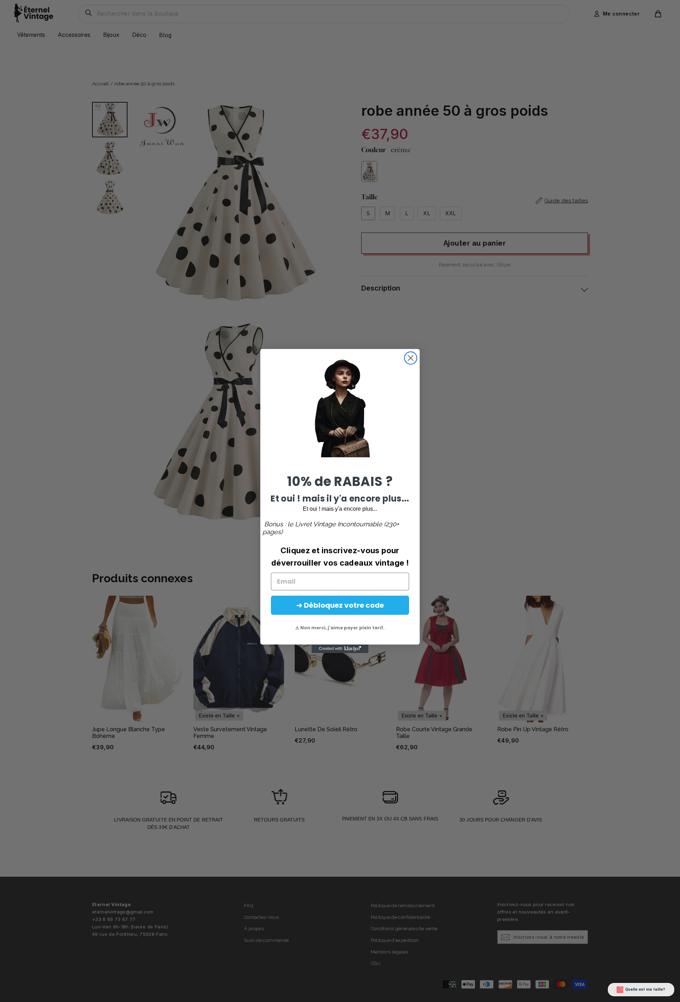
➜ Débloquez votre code (340, 605)
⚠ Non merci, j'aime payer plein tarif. (340, 628)
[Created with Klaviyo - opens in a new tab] (340, 649)
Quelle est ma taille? (645, 989)
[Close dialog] (410, 358)
